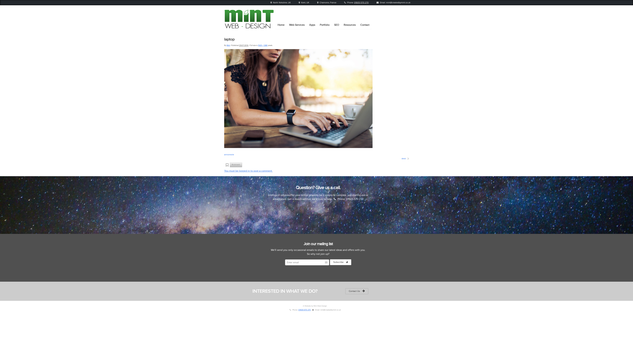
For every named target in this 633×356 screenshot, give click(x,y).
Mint (228, 45)
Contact (364, 25)
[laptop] (298, 147)
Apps (312, 25)
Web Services (297, 25)
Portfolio (325, 25)
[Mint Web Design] (249, 27)
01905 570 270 (361, 2)
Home (281, 25)
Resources (350, 25)
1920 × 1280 (263, 45)
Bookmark (236, 165)
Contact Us (355, 291)
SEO (336, 25)
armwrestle (229, 154)
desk (404, 158)
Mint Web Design (320, 306)
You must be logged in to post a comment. (248, 171)
